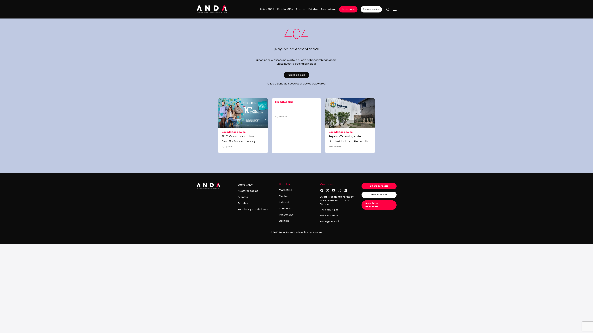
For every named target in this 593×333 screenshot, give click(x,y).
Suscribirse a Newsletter (372, 205)
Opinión (284, 221)
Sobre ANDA (267, 9)
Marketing (285, 190)
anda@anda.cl (329, 221)
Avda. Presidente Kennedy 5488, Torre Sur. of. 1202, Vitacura (336, 201)
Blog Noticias (328, 9)
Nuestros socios (248, 191)
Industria (284, 202)
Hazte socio (348, 9)
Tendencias (286, 215)
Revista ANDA (285, 9)
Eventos (300, 9)
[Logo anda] (211, 9)
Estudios (313, 9)
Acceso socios (371, 9)
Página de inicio (296, 75)
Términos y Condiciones (253, 209)
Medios (283, 196)
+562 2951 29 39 (329, 210)
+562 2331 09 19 (329, 215)
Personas (285, 209)
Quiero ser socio (379, 186)
